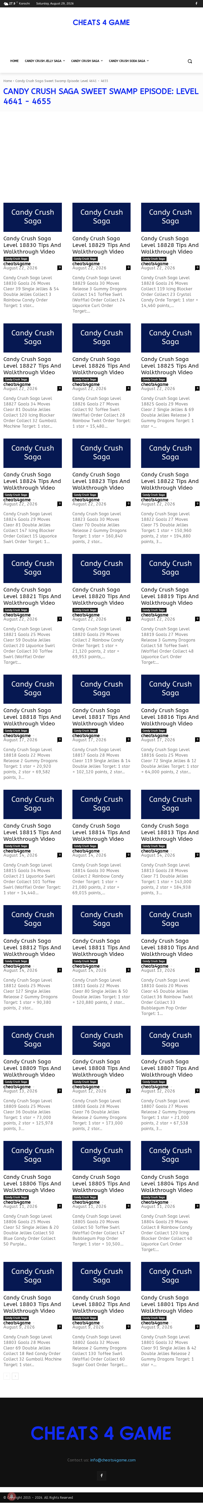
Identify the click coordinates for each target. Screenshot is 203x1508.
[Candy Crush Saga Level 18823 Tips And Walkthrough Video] (101, 453)
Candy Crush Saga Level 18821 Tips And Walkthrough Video (32, 596)
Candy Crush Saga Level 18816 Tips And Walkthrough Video (170, 717)
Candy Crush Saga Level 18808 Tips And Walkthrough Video (101, 1068)
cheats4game (17, 263)
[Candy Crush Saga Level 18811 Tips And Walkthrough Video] (101, 919)
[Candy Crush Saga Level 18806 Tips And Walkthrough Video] (32, 1155)
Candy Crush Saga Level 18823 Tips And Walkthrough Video (101, 481)
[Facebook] (196, 4)
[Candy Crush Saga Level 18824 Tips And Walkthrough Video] (32, 453)
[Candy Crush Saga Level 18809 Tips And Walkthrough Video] (32, 1040)
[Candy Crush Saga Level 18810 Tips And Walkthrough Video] (170, 919)
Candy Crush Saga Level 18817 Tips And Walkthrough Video (101, 717)
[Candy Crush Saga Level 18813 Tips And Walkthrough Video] (170, 804)
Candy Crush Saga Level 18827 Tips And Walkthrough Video (32, 366)
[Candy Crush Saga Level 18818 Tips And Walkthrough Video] (32, 689)
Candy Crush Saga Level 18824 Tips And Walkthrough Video (32, 481)
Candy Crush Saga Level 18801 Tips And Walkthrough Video (170, 1304)
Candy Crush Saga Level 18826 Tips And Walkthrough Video (101, 366)
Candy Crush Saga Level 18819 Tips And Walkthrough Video (170, 596)
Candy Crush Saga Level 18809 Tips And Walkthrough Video (32, 1068)
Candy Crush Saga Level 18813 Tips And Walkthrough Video (170, 832)
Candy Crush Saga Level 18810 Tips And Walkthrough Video (170, 948)
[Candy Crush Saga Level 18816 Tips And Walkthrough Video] (170, 689)
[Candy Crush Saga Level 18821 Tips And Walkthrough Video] (32, 568)
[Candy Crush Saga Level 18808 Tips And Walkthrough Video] (101, 1040)
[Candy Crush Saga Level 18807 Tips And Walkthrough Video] (170, 1040)
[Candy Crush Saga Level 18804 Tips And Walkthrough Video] (170, 1155)
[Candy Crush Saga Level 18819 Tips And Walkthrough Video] (170, 568)
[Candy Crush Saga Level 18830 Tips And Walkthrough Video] (32, 217)
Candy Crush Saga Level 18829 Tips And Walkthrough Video (101, 245)
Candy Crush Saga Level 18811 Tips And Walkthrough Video (101, 948)
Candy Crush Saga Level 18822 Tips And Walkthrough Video (170, 481)
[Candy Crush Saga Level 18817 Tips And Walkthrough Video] (101, 689)
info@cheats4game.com (113, 1460)
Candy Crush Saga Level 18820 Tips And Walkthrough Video (101, 596)
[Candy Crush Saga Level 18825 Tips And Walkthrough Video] (170, 338)
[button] (189, 61)
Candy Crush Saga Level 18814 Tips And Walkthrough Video (101, 832)
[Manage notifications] (11, 1496)
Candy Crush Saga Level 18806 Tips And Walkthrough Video (32, 1184)
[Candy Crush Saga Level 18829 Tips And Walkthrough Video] (101, 217)
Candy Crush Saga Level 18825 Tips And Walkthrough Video (170, 366)
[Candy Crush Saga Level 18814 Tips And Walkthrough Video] (101, 804)
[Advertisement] (101, 160)
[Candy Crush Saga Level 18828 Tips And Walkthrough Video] (170, 217)
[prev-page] (6, 1376)
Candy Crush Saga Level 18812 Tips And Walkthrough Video (32, 948)
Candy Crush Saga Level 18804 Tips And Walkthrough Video (170, 1184)
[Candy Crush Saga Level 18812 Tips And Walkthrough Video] (32, 919)
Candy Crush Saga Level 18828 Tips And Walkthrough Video (170, 245)
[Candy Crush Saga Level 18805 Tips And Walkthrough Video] (101, 1155)
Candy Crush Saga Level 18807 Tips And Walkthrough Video (170, 1068)
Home (7, 81)
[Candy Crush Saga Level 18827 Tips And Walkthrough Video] (32, 338)
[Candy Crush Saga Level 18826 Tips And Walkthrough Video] (101, 338)
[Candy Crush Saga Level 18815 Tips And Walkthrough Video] (32, 804)
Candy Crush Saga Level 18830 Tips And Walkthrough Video (32, 245)
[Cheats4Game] (101, 22)
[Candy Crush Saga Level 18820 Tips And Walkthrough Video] (101, 568)
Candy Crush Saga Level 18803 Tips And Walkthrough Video (32, 1304)
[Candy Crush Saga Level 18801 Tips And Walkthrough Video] (170, 1276)
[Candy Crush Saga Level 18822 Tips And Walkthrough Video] (170, 453)
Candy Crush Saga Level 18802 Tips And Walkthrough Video (101, 1304)
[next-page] (15, 1376)
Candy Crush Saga (16, 258)
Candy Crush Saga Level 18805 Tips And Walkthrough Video (101, 1184)
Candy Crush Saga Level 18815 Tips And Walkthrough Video (32, 832)
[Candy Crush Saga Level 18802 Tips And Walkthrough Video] (101, 1276)
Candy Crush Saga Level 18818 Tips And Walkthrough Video (32, 717)
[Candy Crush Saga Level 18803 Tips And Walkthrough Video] (32, 1276)
